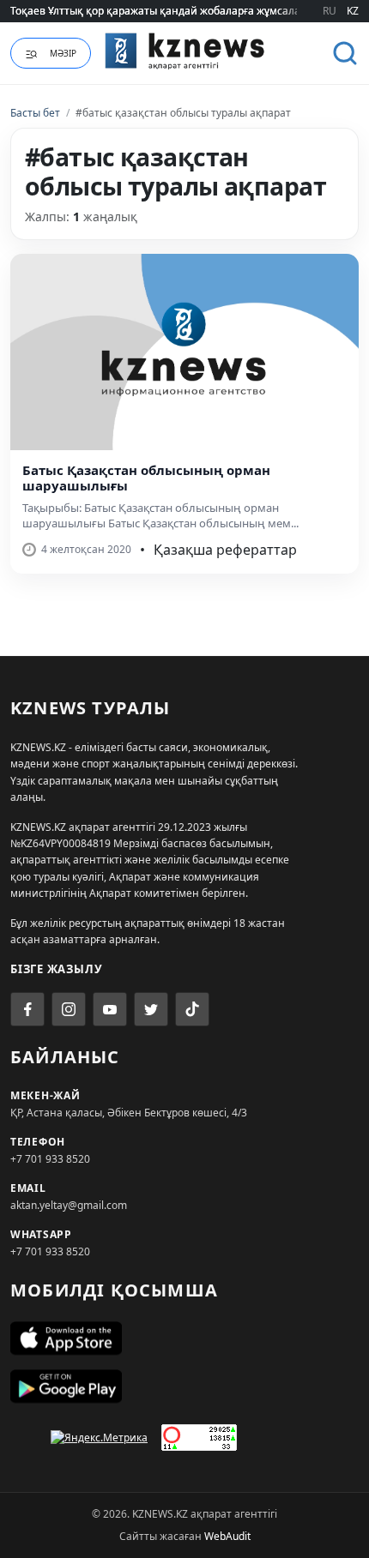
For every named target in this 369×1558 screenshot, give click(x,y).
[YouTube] (110, 1009)
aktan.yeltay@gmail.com (68, 1205)
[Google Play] (184, 1386)
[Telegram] (151, 1009)
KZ (353, 10)
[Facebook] (27, 1009)
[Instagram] (68, 1009)
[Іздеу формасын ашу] (345, 53)
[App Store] (184, 1338)
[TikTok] (192, 1009)
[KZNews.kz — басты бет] (185, 50)
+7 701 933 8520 (50, 1159)
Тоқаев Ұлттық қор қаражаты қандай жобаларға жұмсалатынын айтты (189, 10)
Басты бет (35, 112)
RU (329, 10)
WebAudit (227, 1536)
